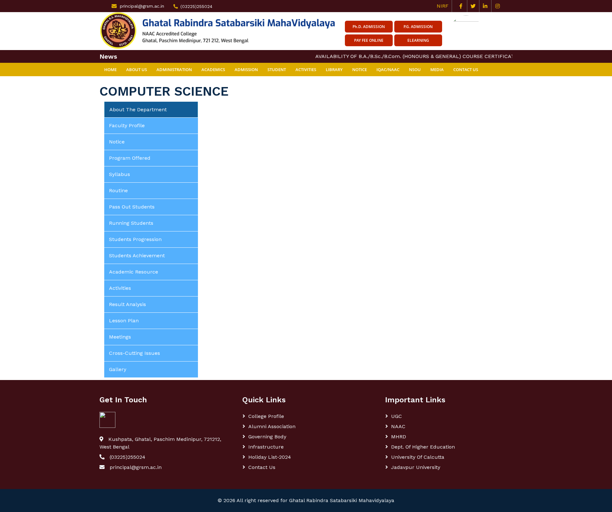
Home (110, 69)
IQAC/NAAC (387, 69)
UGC (396, 416)
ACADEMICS (213, 69)
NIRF (444, 6)
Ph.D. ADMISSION (369, 26)
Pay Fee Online (368, 40)
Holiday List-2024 (269, 457)
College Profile (266, 416)
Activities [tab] (120, 288)
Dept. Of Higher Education (423, 447)
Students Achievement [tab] (137, 255)
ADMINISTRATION (174, 69)
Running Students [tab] (131, 223)
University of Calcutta (417, 457)
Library (334, 69)
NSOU (415, 69)
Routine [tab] (118, 190)
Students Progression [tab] (135, 239)
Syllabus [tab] (119, 174)
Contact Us (465, 69)
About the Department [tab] (138, 109)
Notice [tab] (117, 142)
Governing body (267, 437)
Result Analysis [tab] (127, 304)
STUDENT (276, 69)
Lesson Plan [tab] (124, 321)
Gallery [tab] (117, 369)
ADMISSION (246, 69)
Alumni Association (271, 426)
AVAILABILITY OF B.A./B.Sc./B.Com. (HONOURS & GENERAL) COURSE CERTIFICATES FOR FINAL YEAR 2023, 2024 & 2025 (454, 56)
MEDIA (437, 69)
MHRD (398, 437)
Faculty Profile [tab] (127, 125)
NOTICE (359, 69)
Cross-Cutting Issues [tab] (134, 353)
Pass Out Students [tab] (132, 207)
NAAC (398, 426)
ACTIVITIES (305, 69)
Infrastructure (266, 447)
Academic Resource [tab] (133, 272)
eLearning (418, 40)
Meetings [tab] (120, 337)
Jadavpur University (415, 467)
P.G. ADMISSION (418, 26)
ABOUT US (136, 69)
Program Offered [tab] (129, 158)
